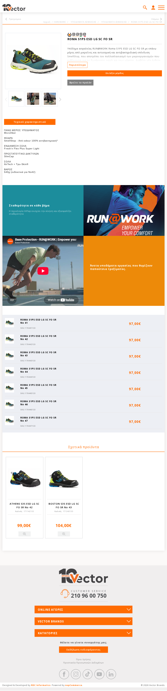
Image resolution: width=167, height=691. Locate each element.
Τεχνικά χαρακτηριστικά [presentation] (30, 121)
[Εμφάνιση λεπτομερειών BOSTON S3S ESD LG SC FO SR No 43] (64, 479)
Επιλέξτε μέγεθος (115, 73)
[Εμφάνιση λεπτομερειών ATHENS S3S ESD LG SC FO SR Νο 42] (24, 479)
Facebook (64, 674)
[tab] (29, 122)
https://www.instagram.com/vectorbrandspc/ (76, 674)
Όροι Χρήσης (83, 659)
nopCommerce (73, 685)
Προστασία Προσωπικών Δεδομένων (83, 662)
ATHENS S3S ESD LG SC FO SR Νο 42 (24, 505)
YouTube (99, 674)
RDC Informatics (41, 685)
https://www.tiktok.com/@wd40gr (88, 674)
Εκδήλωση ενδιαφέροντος (84, 649)
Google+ (111, 674)
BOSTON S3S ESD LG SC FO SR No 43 (64, 505)
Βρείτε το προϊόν (80, 82)
